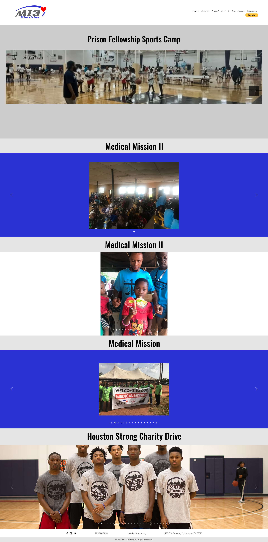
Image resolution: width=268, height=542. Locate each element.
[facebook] (67, 533)
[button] (204, 11)
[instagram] (71, 533)
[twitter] (75, 533)
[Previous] (11, 195)
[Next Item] (254, 91)
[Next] (256, 195)
